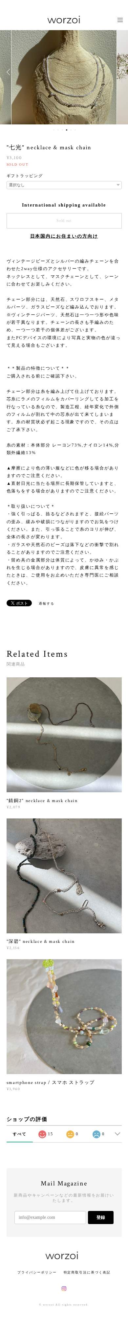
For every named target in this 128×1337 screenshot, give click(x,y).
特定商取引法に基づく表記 (87, 1272)
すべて (20, 1134)
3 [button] (62, 130)
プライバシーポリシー (36, 1272)
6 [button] (75, 130)
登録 (100, 1217)
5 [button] (71, 130)
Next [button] (118, 72)
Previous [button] (10, 72)
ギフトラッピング (25, 176)
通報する (46, 603)
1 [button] (53, 130)
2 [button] (58, 130)
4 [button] (66, 130)
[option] (64, 72)
